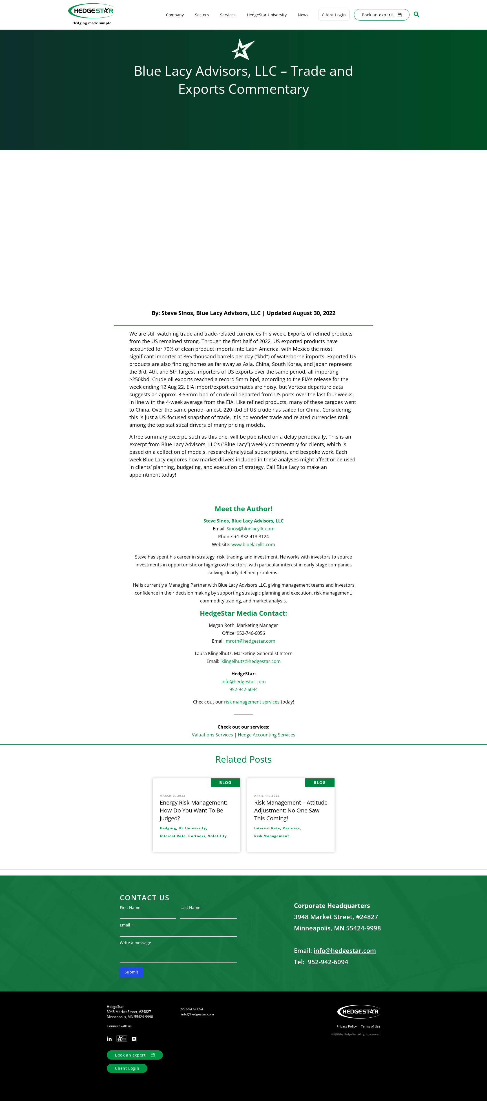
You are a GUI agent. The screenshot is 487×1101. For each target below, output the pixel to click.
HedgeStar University (267, 14)
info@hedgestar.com (244, 681)
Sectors (202, 14)
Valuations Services (212, 735)
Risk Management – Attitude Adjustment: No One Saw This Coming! (290, 810)
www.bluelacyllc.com (253, 544)
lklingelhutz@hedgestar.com (250, 661)
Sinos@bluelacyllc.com (251, 529)
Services (228, 14)
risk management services (252, 702)
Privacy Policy (347, 1026)
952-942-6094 (243, 689)
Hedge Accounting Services (266, 735)
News (303, 14)
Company (175, 14)
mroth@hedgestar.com (250, 641)
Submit (131, 972)
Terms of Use (370, 1026)
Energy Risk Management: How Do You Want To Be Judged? (193, 810)
